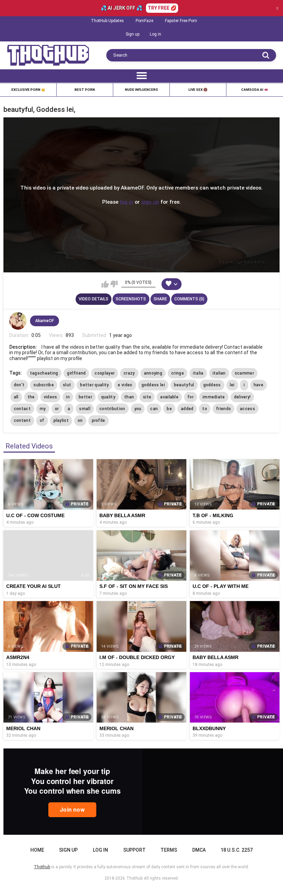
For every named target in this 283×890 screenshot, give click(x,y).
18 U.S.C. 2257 (237, 850)
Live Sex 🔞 (197, 89)
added (187, 408)
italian (219, 373)
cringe (177, 373)
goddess (212, 385)
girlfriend (76, 373)
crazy (129, 373)
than (129, 397)
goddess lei (153, 385)
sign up (150, 202)
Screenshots (131, 299)
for (190, 397)
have (258, 385)
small (84, 408)
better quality (94, 385)
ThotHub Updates (107, 20)
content (22, 420)
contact (22, 408)
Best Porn (85, 89)
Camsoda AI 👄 (254, 89)
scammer (244, 373)
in (68, 397)
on (80, 420)
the (31, 397)
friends (223, 408)
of (42, 420)
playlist (61, 420)
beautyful (184, 385)
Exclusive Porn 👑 (28, 89)
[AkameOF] (18, 320)
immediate (214, 397)
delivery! (242, 397)
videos (50, 397)
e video (125, 385)
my (43, 408)
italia (198, 373)
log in (126, 202)
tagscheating (44, 373)
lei (232, 385)
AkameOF (44, 320)
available (169, 397)
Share (160, 299)
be (169, 408)
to (204, 408)
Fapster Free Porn (181, 20)
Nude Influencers (141, 89)
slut (67, 385)
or (57, 408)
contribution (112, 408)
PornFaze (144, 20)
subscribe (43, 385)
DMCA (199, 850)
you (138, 408)
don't (19, 385)
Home (37, 850)
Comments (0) (189, 299)
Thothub (134, 878)
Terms (168, 850)
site (147, 397)
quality (108, 397)
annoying (153, 373)
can (154, 408)
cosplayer (105, 373)
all (16, 397)
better (85, 397)
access (247, 408)
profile (98, 420)
